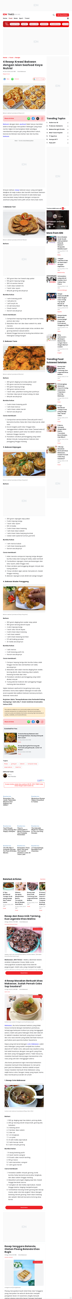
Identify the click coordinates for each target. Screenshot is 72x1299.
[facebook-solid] (33, 118)
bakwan (6, 136)
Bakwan (6, 124)
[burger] (68, 18)
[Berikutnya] (46, 871)
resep (17, 190)
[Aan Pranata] (5, 775)
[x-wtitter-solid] (37, 118)
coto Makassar (33, 1024)
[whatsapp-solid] (28, 118)
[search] (54, 15)
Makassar (8, 1006)
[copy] (42, 118)
